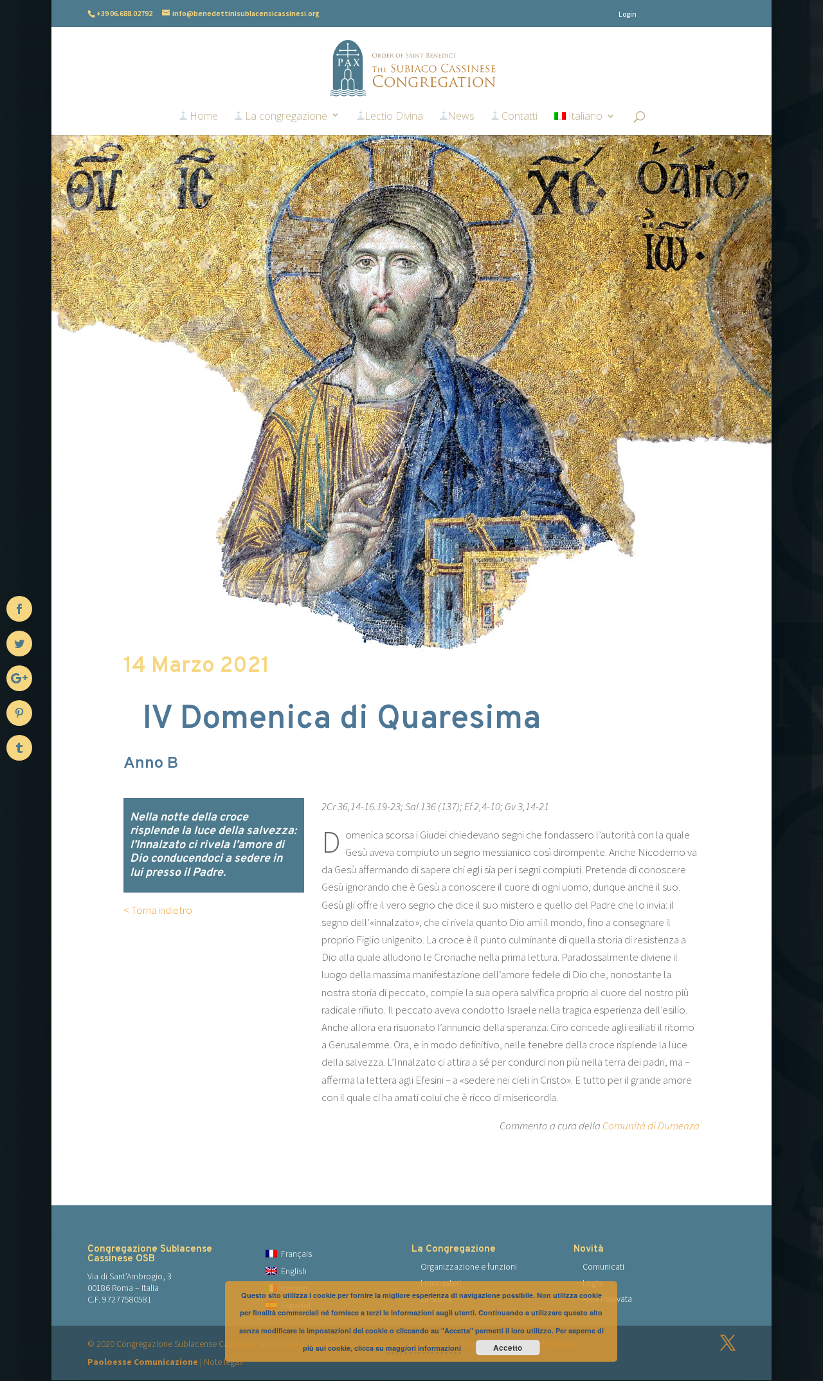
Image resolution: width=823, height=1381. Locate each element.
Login (628, 14)
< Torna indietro (157, 910)
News (461, 116)
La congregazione (284, 116)
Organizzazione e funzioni (469, 1266)
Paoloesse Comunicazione (142, 1361)
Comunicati (603, 1266)
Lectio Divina (394, 116)
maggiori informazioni (423, 1348)
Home (202, 116)
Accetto (507, 1347)
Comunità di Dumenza (651, 1125)
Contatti (518, 116)
